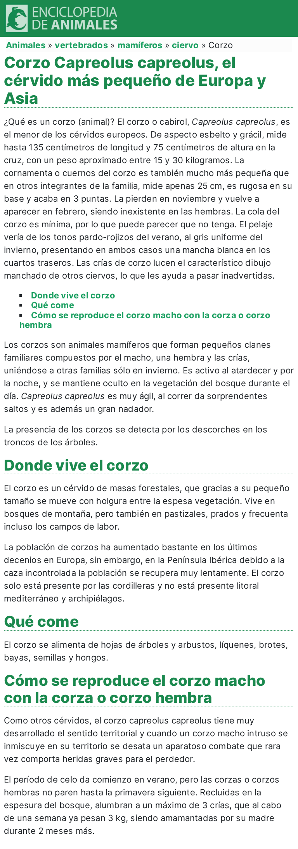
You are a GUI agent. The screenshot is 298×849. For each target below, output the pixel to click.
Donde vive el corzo (73, 295)
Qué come (52, 305)
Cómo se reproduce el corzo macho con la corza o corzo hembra (145, 320)
